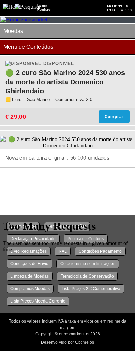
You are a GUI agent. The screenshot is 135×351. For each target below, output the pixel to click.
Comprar (114, 116)
